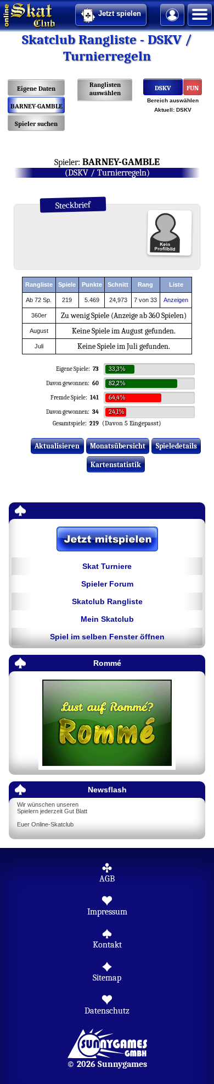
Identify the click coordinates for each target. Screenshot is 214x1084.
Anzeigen (176, 300)
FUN (193, 88)
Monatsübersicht (117, 446)
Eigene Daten (36, 88)
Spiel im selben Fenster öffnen (107, 636)
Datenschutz (107, 1011)
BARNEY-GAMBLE (36, 106)
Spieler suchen (36, 124)
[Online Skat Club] (1, 14)
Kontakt (107, 945)
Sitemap (107, 978)
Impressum (107, 912)
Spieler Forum (107, 583)
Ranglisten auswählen (105, 89)
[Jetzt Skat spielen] (107, 540)
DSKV (163, 88)
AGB (107, 879)
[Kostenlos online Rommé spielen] (107, 723)
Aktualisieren (57, 446)
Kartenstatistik (116, 465)
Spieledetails (176, 446)
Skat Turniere (107, 566)
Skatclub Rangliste (107, 601)
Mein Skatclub (107, 619)
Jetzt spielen (119, 13)
